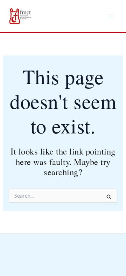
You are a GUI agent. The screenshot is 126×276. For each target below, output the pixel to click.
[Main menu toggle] (111, 16)
